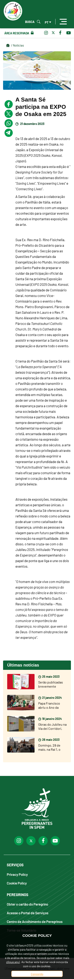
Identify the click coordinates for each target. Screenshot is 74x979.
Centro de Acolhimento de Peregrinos (34, 921)
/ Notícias (17, 45)
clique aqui (13, 962)
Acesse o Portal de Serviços (27, 912)
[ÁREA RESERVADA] (31, 33)
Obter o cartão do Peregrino (27, 904)
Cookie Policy (17, 883)
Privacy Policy (17, 874)
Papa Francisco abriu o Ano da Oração (49, 707)
